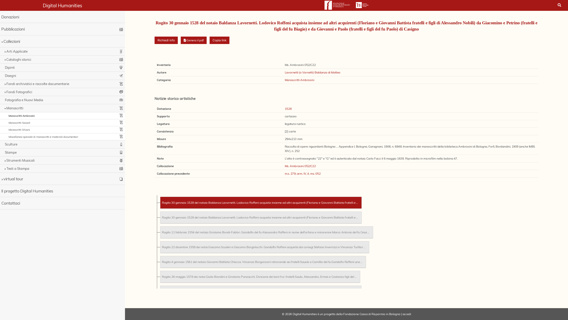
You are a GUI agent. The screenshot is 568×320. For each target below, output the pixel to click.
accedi (406, 314)
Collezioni (11, 41)
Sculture (11, 144)
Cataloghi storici (18, 59)
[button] (194, 40)
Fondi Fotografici (19, 92)
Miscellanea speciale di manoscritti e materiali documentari (43, 136)
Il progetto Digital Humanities (27, 190)
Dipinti (10, 67)
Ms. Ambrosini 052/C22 (300, 166)
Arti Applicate (17, 51)
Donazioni (10, 16)
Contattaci (10, 203)
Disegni (10, 75)
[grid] (346, 242)
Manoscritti (14, 108)
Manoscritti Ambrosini (22, 115)
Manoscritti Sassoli (19, 122)
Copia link (219, 40)
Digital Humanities (62, 5)
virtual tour (13, 178)
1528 (288, 109)
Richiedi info (166, 40)
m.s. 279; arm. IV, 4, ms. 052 (303, 173)
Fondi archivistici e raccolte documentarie (37, 84)
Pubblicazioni (13, 29)
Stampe (11, 152)
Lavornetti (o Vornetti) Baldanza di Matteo (312, 72)
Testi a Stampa (17, 168)
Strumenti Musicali (20, 160)
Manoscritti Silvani (19, 129)
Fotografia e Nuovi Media (24, 100)
